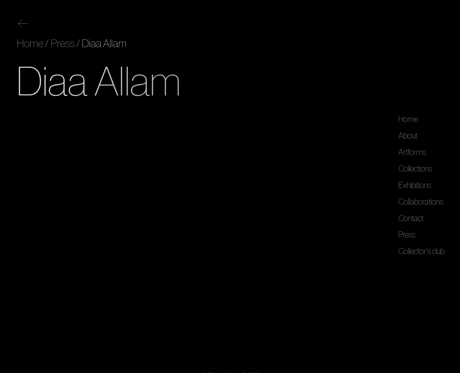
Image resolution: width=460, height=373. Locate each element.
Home (408, 119)
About (408, 135)
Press (406, 234)
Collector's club (421, 251)
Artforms (412, 152)
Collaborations (420, 201)
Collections (415, 168)
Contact (411, 218)
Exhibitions (414, 185)
